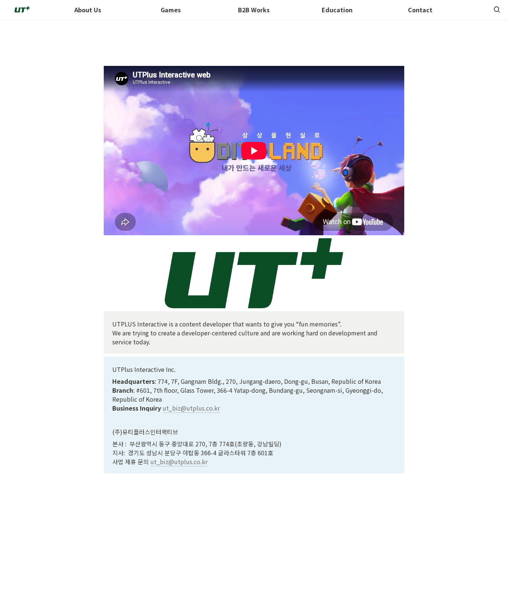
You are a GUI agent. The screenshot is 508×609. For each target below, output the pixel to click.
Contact (420, 9)
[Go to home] (21, 9)
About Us (87, 9)
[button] (497, 9)
